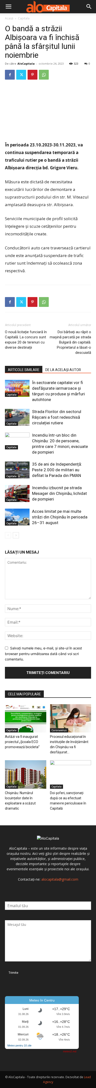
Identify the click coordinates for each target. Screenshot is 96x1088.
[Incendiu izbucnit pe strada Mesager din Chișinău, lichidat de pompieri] (17, 493)
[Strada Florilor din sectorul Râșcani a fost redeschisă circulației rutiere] (17, 417)
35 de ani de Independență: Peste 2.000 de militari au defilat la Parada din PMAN (57, 470)
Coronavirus (59, 730)
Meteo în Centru (42, 1000)
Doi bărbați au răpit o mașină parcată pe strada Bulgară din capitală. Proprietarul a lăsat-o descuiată (70, 342)
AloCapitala (26, 63)
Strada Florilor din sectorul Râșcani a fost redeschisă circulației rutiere (56, 417)
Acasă (9, 18)
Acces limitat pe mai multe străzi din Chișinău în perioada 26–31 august (59, 517)
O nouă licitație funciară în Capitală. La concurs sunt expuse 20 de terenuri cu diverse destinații (26, 340)
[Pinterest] (32, 75)
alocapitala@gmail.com (59, 879)
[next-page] (16, 535)
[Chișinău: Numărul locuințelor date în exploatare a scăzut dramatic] (25, 774)
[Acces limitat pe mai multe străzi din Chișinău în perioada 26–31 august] (17, 517)
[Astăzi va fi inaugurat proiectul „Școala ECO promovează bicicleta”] (25, 718)
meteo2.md (69, 1051)
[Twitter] (21, 75)
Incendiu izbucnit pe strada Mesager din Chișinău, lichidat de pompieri (59, 493)
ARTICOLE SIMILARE (23, 370)
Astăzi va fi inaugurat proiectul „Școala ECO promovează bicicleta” (22, 742)
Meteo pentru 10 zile (19, 1045)
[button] (8, 6)
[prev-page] (8, 535)
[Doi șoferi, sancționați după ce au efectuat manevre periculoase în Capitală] (70, 774)
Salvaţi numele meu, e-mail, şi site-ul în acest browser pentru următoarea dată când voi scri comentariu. (43, 653)
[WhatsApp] (44, 75)
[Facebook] (10, 75)
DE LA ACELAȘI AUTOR (63, 370)
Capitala (24, 18)
